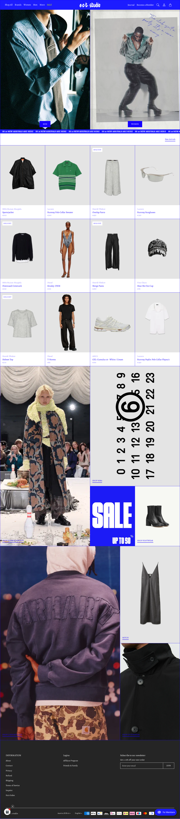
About (8, 760)
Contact (9, 765)
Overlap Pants (98, 212)
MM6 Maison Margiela (12, 209)
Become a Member (145, 4)
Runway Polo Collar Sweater (60, 212)
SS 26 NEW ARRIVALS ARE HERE (19, 131)
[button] (7, 811)
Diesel (50, 282)
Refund (9, 775)
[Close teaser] (12, 806)
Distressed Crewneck (12, 285)
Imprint (9, 790)
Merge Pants (98, 285)
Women (27, 4)
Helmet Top (7, 359)
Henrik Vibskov (98, 209)
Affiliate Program (70, 760)
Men (35, 4)
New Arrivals (170, 139)
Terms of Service (13, 785)
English (78, 813)
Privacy (9, 770)
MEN (45, 124)
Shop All (9, 4)
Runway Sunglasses (146, 212)
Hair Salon (10, 795)
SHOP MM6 (97, 480)
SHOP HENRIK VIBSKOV (13, 540)
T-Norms (51, 359)
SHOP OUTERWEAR (131, 734)
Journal (131, 4)
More (42, 4)
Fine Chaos (142, 282)
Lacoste (50, 209)
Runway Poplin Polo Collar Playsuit (153, 359)
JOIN (168, 765)
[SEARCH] (158, 5)
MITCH (125, 637)
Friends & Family (70, 765)
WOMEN (135, 124)
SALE (49, 4)
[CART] (170, 5)
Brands (18, 4)
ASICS (95, 356)
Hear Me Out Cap (145, 285)
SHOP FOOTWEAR (145, 540)
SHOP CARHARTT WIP (12, 734)
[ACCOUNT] (164, 5)
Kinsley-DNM (53, 285)
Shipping (9, 780)
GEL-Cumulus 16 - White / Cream (107, 359)
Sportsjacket (8, 212)
